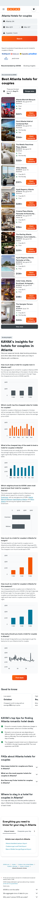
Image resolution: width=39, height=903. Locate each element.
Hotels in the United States (25, 864)
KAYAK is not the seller (11, 890)
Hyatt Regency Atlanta (25, 189)
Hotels (14, 864)
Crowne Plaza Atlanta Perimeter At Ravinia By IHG (25, 212)
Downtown (4, 497)
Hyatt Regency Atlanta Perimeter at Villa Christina (25, 259)
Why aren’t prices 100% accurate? (15, 897)
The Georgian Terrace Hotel (24, 305)
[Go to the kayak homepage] (13, 9)
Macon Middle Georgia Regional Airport (18, 849)
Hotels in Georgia (12, 866)
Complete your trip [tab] (24, 831)
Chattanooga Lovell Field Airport (16, 846)
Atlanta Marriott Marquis (25, 100)
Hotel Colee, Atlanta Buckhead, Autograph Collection (24, 282)
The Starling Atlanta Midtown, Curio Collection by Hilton (26, 235)
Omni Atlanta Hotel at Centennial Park (24, 122)
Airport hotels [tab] (9, 831)
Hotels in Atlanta (24, 866)
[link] (19, 677)
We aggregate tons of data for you (15, 893)
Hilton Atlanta (21, 168)
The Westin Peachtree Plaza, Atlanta (24, 145)
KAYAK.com (6, 864)
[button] (3, 9)
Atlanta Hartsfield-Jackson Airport (16, 843)
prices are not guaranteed (10, 883)
